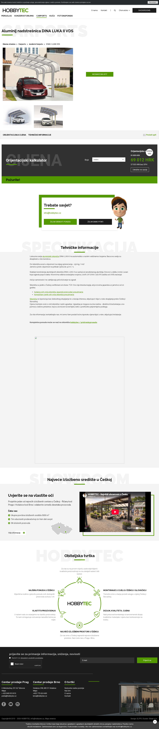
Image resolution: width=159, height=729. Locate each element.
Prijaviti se (147, 660)
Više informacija (14, 533)
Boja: (87, 160)
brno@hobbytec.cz (40, 696)
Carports (41, 16)
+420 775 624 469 (40, 693)
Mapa (4, 691)
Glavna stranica (9, 44)
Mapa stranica (50, 719)
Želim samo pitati (95, 222)
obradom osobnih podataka (32, 658)
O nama (94, 10)
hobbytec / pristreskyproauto (83, 322)
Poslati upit (151, 135)
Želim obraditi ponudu (60, 222)
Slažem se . (27, 658)
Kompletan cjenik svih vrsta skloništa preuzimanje (54, 295)
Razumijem (152, 2)
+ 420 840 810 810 (9, 693)
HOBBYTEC (25, 719)
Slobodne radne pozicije (74, 688)
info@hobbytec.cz (52, 213)
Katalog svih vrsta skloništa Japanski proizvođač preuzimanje (58, 292)
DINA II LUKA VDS (53, 44)
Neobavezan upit (99, 74)
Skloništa (33, 299)
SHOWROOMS (144, 10)
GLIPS (139, 719)
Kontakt (104, 10)
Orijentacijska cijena (14, 135)
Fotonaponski (65, 16)
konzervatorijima (24, 16)
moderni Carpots (36, 44)
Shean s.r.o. (153, 719)
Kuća (52, 16)
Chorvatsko (124, 10)
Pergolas (6, 16)
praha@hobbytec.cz (9, 696)
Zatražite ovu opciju (139, 170)
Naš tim (67, 691)
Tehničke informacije (39, 135)
